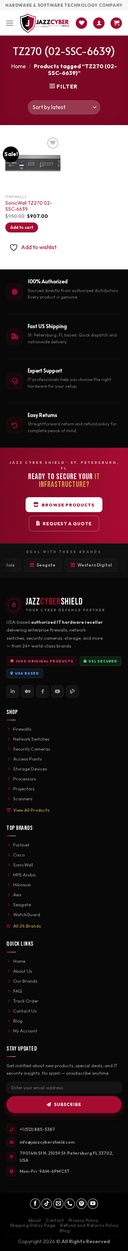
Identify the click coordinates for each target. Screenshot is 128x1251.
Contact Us (25, 1011)
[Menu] (9, 23)
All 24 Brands (27, 926)
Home (18, 66)
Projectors (23, 788)
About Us (22, 971)
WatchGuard (26, 914)
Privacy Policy (83, 1220)
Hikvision (22, 884)
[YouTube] (57, 691)
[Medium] (27, 691)
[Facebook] (42, 691)
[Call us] (69, 1203)
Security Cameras (31, 749)
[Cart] (116, 23)
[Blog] (72, 691)
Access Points (27, 759)
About (34, 1220)
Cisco (19, 855)
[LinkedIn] (12, 691)
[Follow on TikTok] (46, 1203)
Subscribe (67, 1104)
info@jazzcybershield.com (47, 1142)
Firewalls (22, 729)
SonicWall (23, 865)
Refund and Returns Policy (89, 1225)
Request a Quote (67, 523)
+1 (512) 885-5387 (37, 1129)
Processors (24, 779)
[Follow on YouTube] (92, 1203)
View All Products (31, 810)
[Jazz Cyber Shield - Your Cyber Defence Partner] (44, 23)
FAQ (17, 991)
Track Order (25, 1001)
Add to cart (21, 227)
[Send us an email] (58, 1203)
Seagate (22, 904)
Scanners (22, 798)
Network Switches (31, 739)
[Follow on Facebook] (35, 1203)
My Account (25, 1030)
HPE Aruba (24, 874)
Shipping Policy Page (32, 1225)
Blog (17, 1021)
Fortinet (21, 845)
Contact (55, 1220)
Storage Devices (30, 769)
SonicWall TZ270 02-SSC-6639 (28, 206)
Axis (17, 894)
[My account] (99, 23)
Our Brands (25, 981)
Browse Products (68, 505)
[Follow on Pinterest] (81, 1203)
